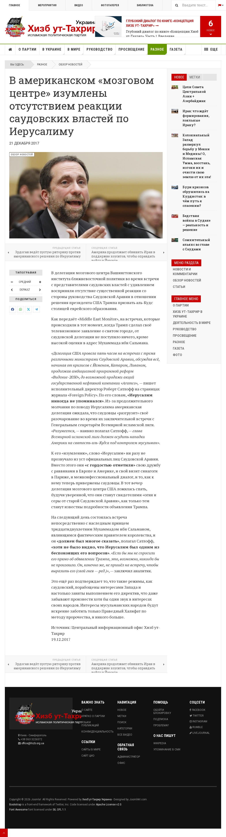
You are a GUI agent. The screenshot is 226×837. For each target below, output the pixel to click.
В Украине (51, 49)
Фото (177, 355)
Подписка (160, 719)
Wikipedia (159, 743)
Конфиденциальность (95, 731)
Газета (176, 49)
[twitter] (28, 309)
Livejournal (201, 732)
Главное (14, 5)
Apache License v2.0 (108, 804)
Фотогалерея (110, 5)
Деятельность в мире (192, 323)
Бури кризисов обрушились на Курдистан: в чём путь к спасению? (196, 196)
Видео (78, 5)
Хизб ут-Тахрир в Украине (187, 314)
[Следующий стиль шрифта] (40, 289)
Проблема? (161, 725)
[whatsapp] (20, 309)
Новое (179, 77)
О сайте (86, 709)
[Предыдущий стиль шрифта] (11, 289)
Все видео (124, 734)
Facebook (198, 709)
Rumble (197, 727)
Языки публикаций (90, 724)
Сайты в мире (91, 749)
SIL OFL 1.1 (59, 809)
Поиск (121, 722)
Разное (157, 49)
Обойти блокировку (162, 711)
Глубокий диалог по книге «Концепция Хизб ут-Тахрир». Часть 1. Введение (162, 33)
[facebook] (12, 309)
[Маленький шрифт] (11, 282)
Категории (124, 728)
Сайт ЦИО (87, 755)
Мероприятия (47, 5)
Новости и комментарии (185, 272)
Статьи (179, 287)
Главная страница (10, 49)
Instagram (199, 721)
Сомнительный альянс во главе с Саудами (196, 244)
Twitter (198, 715)
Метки (194, 77)
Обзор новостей (70, 64)
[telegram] (36, 309)
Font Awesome (18, 809)
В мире (74, 49)
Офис (121, 763)
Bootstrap (15, 804)
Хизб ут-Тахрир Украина (97, 799)
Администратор (128, 756)
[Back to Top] (4, 833)
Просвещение (132, 49)
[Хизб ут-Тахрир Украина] (50, 26)
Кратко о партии (93, 716)
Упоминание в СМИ (166, 749)
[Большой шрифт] (40, 282)
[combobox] (193, 5)
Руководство (100, 49)
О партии (27, 49)
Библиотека (145, 5)
